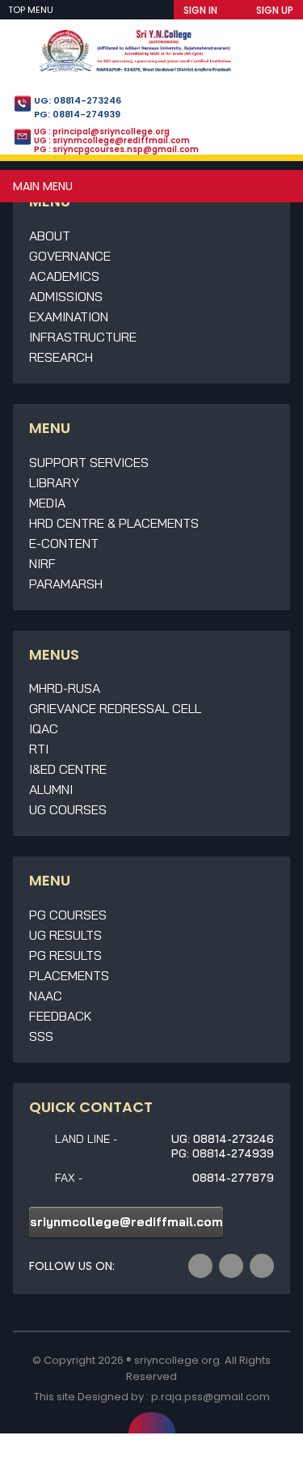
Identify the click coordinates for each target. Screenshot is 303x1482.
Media (47, 503)
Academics (64, 276)
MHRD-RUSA (64, 688)
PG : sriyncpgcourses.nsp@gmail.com (116, 149)
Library (54, 482)
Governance (70, 256)
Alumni (51, 789)
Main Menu (43, 186)
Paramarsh (66, 583)
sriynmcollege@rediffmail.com (126, 1221)
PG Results (65, 955)
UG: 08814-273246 (77, 100)
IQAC (43, 728)
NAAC (45, 995)
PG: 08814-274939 (77, 114)
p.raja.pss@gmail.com (210, 1396)
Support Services (89, 462)
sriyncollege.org (177, 1360)
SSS (41, 1036)
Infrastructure (83, 337)
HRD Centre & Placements (114, 523)
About (49, 235)
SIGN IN (200, 10)
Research (61, 357)
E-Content (64, 543)
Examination (68, 316)
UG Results (65, 935)
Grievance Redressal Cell (115, 708)
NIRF (42, 563)
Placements (69, 975)
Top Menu (32, 9)
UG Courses (68, 809)
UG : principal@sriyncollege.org (102, 131)
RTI (38, 749)
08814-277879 (233, 1177)
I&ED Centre (68, 769)
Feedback (60, 1016)
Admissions (66, 296)
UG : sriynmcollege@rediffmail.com (112, 140)
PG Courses (68, 915)
